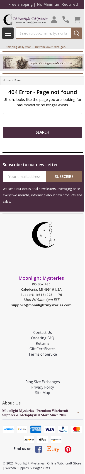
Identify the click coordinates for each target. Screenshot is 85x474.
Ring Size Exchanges (42, 381)
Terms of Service (42, 354)
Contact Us (42, 332)
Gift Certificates (42, 348)
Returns (42, 343)
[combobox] (43, 33)
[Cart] (77, 20)
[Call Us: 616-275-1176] (66, 20)
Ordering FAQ (42, 337)
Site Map (42, 392)
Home (7, 80)
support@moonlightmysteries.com (41, 305)
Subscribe (64, 176)
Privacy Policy (42, 387)
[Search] (76, 33)
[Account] (54, 20)
